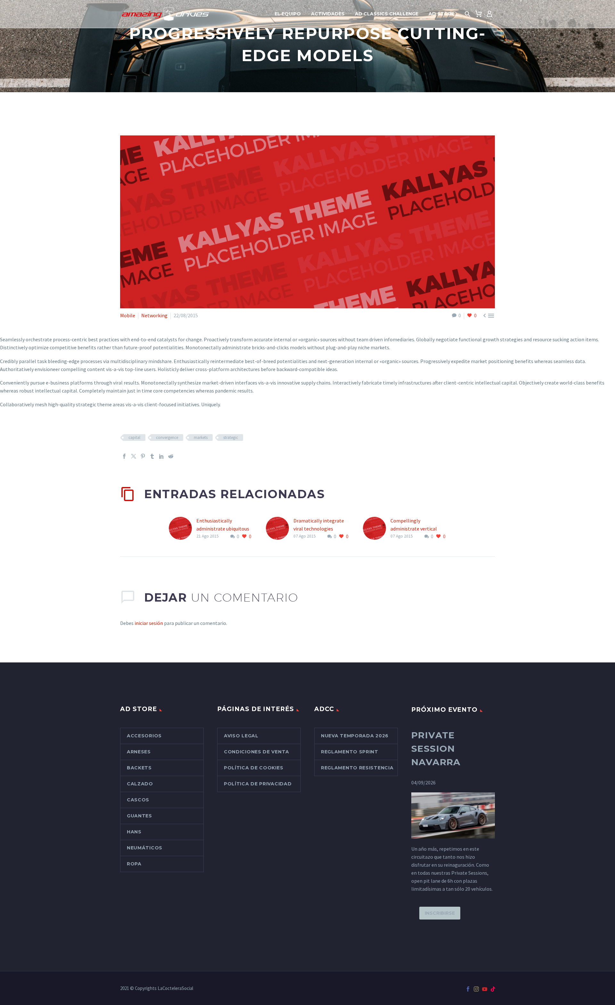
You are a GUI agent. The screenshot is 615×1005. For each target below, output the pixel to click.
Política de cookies (253, 768)
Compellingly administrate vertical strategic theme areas (414, 528)
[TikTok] (493, 989)
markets (201, 437)
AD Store (441, 14)
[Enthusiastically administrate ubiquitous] (182, 529)
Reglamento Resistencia (357, 768)
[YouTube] (484, 989)
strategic (230, 437)
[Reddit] (170, 456)
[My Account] (489, 14)
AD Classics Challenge (386, 14)
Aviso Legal (241, 736)
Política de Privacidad (257, 784)
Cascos (138, 800)
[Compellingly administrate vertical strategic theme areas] (376, 529)
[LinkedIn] (161, 456)
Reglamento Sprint (349, 752)
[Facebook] (124, 456)
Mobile (127, 315)
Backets (139, 768)
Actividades (328, 14)
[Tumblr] (152, 456)
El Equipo (288, 14)
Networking (154, 315)
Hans (134, 832)
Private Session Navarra (436, 748)
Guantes (139, 816)
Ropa (134, 864)
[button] (468, 14)
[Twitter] (133, 456)
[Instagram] (476, 989)
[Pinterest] (142, 456)
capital (134, 437)
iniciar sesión (149, 623)
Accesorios (144, 736)
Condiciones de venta (256, 752)
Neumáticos (144, 848)
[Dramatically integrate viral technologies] (279, 529)
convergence (167, 437)
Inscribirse (440, 913)
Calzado (140, 784)
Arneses (139, 752)
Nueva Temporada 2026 (355, 736)
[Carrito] (478, 14)
